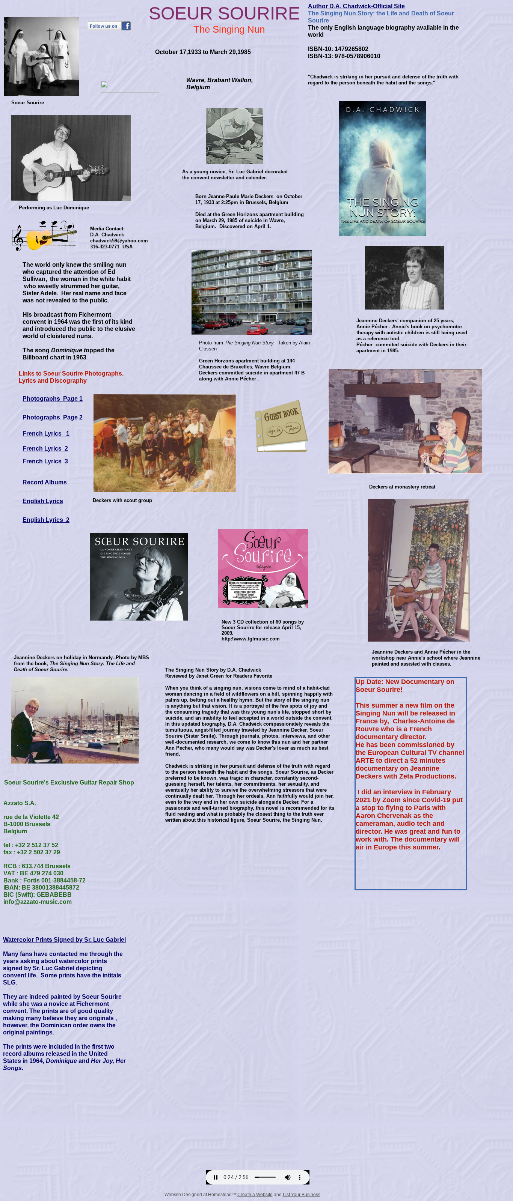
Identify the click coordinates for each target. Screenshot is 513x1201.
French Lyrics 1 (46, 433)
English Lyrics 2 (46, 520)
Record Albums (45, 482)
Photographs (41, 398)
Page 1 (73, 398)
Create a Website (255, 1194)
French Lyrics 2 (45, 448)
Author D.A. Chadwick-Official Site (356, 6)
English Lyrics (43, 501)
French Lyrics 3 (45, 461)
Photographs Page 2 (53, 417)
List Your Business (301, 1194)
